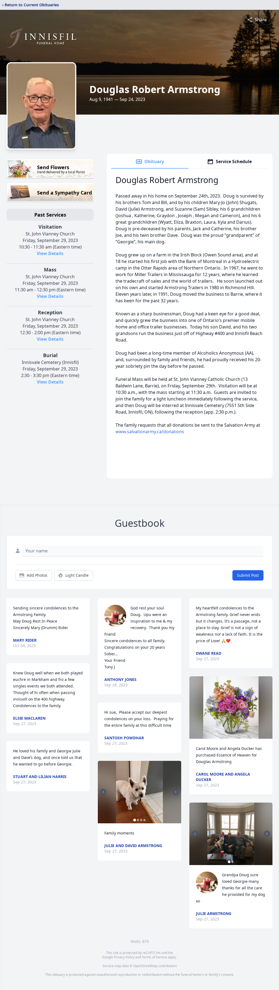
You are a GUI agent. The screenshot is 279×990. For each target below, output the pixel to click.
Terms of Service (154, 957)
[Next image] (175, 792)
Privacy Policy (124, 957)
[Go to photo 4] (144, 820)
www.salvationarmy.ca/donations (150, 432)
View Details (50, 253)
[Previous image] (103, 792)
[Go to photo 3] (141, 820)
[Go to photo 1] (134, 820)
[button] (139, 792)
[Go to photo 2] (138, 820)
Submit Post (248, 575)
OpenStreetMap (145, 966)
